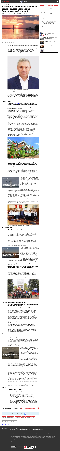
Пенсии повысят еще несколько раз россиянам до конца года (50, 45)
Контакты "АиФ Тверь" (14, 429)
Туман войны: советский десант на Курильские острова (50, 38)
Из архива (11, 89)
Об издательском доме (14, 428)
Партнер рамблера (20, 446)
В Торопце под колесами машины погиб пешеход (49, 27)
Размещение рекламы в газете (37, 429)
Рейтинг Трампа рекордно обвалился (49, 34)
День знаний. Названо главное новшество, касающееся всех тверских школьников (49, 22)
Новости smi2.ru (5, 424)
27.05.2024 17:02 (4, 4)
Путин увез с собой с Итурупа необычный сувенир (49, 42)
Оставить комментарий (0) (30, 408)
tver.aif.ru (17, 103)
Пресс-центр (22, 428)
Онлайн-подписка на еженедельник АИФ (42, 428)
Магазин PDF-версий (29, 428)
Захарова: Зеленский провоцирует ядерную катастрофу (50, 49)
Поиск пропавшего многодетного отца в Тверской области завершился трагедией (49, 8)
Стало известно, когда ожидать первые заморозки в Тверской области (49, 18)
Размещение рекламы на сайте (25, 429)
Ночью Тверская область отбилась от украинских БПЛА (49, 13)
